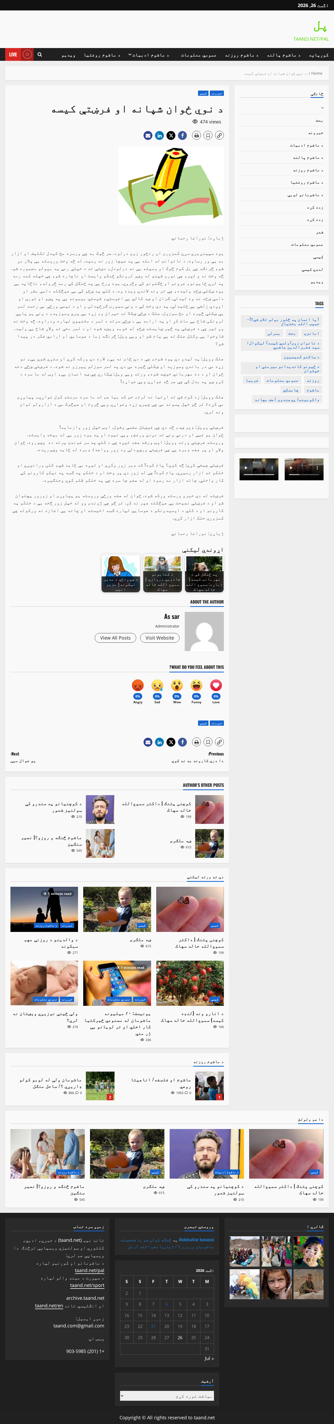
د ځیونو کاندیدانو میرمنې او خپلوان (287, 368)
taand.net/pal (89, 1270)
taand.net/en (49, 1305)
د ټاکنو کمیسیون (302, 356)
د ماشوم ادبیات (150, 54)
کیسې (203, 93)
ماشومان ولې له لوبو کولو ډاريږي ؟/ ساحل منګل (100, 1086)
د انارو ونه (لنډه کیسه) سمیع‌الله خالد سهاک (192, 1016)
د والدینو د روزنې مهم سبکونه (51, 942)
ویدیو (68, 54)
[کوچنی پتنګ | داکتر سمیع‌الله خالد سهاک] (190, 909)
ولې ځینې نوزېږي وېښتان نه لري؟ (45, 1016)
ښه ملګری (209, 843)
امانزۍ (312, 333)
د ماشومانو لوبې (306, 194)
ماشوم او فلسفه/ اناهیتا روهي (209, 1086)
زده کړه (315, 206)
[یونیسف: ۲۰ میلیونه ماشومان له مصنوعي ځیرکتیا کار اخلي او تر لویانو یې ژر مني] (117, 983)
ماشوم (313, 389)
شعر (320, 231)
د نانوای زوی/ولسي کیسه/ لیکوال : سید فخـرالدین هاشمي (283, 344)
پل (321, 25)
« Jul (209, 1358)
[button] (40, 54)
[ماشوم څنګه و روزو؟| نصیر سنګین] (47, 1154)
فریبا (252, 380)
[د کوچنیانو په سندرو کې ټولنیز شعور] (207, 1154)
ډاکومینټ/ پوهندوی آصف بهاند (287, 399)
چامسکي (291, 389)
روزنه (313, 380)
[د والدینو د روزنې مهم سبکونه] (44, 909)
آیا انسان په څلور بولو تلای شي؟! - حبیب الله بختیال (283, 321)
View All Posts (115, 638)
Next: (23, 757)
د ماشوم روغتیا (102, 54)
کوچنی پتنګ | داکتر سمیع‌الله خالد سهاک (209, 809)
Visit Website (160, 638)
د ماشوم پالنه (284, 54)
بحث (320, 119)
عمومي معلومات (199, 54)
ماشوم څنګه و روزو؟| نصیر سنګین (100, 843)
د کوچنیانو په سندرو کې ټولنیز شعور (100, 809)
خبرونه (216, 93)
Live (13, 54)
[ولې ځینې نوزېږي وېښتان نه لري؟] (44, 983)
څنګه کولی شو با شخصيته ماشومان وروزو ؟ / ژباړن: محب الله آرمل (167, 1242)
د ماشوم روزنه (242, 54)
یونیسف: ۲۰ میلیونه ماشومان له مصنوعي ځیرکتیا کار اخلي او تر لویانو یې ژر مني (117, 1022)
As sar (172, 616)
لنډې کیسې (313, 268)
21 (153, 1326)
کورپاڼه (319, 54)
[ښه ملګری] (117, 909)
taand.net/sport (87, 1285)
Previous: (198, 757)
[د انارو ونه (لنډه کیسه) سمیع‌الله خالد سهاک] (190, 983)
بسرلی (274, 333)
